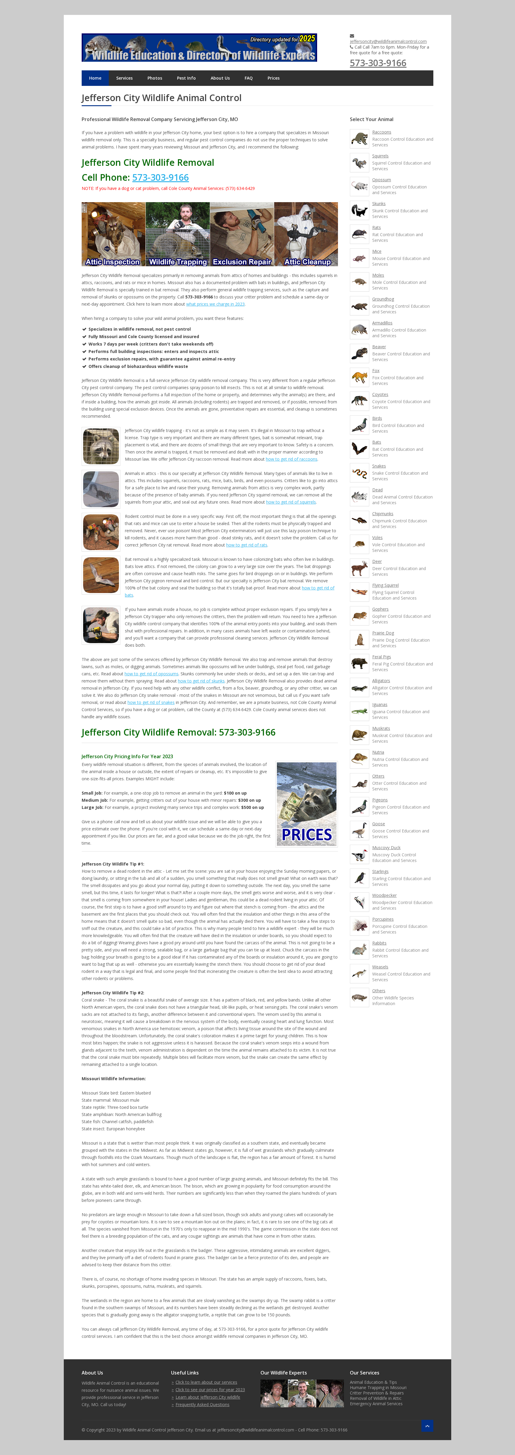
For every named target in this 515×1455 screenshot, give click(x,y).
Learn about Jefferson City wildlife (208, 1397)
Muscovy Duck (386, 847)
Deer (377, 561)
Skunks (379, 203)
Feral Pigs (381, 657)
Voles (377, 537)
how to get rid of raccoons (291, 459)
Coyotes (380, 394)
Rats (376, 227)
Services (124, 78)
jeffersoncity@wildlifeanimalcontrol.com (388, 41)
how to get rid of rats (246, 545)
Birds (377, 418)
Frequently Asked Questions (202, 1404)
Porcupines (383, 919)
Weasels (380, 967)
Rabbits (379, 943)
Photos (155, 78)
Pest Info (186, 78)
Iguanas (379, 704)
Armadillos (382, 323)
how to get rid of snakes (151, 702)
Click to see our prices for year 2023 (210, 1389)
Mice (376, 251)
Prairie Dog (383, 633)
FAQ (249, 78)
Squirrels (380, 156)
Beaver (379, 346)
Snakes (379, 466)
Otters (378, 776)
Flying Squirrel (385, 585)
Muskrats (381, 728)
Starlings (380, 871)
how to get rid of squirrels (291, 502)
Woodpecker (384, 895)
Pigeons (380, 800)
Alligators (381, 680)
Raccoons (381, 132)
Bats (376, 442)
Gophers (380, 609)
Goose (378, 823)
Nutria (378, 752)
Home (95, 78)
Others (378, 990)
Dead (377, 490)
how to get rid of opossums (152, 674)
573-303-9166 (378, 63)
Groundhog (383, 299)
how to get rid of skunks (201, 681)
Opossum (381, 179)
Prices (274, 78)
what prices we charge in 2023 (215, 304)
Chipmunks (382, 513)
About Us (220, 78)
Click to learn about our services (206, 1382)
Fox (375, 370)
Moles (378, 275)
